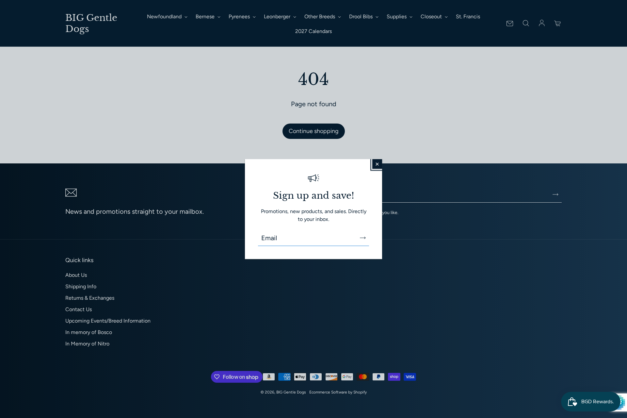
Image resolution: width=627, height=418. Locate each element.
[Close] (377, 164)
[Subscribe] (363, 238)
